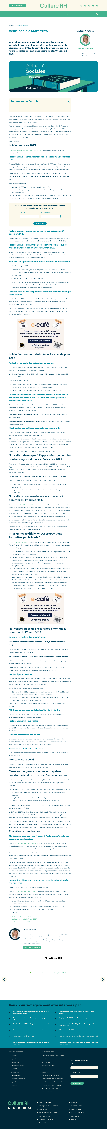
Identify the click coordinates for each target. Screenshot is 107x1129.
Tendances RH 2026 (46, 1119)
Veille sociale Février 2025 (21, 916)
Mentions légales (45, 1102)
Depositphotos (76, 1106)
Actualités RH (12, 25)
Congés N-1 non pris (48, 1059)
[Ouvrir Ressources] (31, 14)
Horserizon (75, 1119)
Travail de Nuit (46, 1062)
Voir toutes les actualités (32, 947)
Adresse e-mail (46, 212)
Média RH (74, 1102)
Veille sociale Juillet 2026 (67, 1030)
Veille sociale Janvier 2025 (21, 922)
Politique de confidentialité (48, 1106)
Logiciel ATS (45, 1072)
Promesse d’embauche (48, 1069)
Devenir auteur (44, 1109)
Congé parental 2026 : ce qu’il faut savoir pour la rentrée (77, 1018)
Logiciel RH (14, 1055)
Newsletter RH (76, 1109)
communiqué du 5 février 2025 (25, 891)
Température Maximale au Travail (52, 1082)
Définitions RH (76, 1116)
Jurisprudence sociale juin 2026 (23, 1036)
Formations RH (44, 1116)
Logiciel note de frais (17, 1065)
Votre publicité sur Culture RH (49, 1113)
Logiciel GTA (15, 1062)
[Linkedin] (97, 5)
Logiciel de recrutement (18, 1078)
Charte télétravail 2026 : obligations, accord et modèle (31, 1024)
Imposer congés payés (48, 1065)
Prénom (22, 212)
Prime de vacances (47, 1092)
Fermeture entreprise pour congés (52, 1078)
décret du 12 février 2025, (25, 505)
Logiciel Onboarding (17, 1069)
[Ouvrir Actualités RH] (19, 14)
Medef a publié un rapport (20, 542)
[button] (97, 14)
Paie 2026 (42, 1123)
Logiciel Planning (16, 1075)
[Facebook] (85, 5)
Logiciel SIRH (15, 1082)
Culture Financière (77, 1113)
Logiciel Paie (15, 1072)
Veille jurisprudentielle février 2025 (24, 919)
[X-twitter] (93, 5)
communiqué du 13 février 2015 (26, 843)
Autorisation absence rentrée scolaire (53, 1055)
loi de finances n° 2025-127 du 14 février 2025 (26, 150)
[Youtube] (81, 5)
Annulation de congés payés (50, 1075)
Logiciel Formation (16, 1059)
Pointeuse (14, 1085)
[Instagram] (89, 5)
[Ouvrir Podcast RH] (67, 14)
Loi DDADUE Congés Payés (50, 1088)
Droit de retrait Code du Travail (51, 1085)
